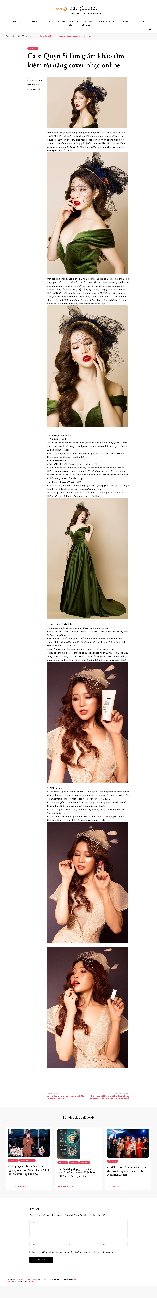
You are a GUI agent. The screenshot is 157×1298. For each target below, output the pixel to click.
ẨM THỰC (74, 22)
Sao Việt (84, 1163)
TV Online (32, 22)
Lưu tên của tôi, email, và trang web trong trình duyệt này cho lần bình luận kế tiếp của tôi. (73, 1252)
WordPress (32, 1281)
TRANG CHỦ (16, 22)
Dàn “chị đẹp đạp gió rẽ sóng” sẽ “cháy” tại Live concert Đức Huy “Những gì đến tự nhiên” (76, 1172)
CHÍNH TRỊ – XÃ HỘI (106, 22)
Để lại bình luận (35, 89)
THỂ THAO (85, 25)
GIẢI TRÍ (46, 22)
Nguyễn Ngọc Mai (34, 80)
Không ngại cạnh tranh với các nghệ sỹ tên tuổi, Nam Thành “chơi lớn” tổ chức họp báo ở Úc (28, 1170)
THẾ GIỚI (71, 25)
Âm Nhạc (32, 48)
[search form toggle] (150, 29)
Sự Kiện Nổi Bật (27, 1160)
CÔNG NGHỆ (125, 22)
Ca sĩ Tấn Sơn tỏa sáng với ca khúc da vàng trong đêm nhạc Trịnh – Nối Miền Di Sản (127, 1170)
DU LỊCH (61, 22)
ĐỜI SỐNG (88, 22)
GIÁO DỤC (141, 22)
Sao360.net (83, 8)
